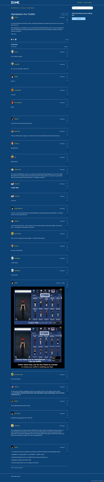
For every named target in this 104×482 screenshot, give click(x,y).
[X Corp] (13, 39)
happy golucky (18, 169)
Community (79, 2)
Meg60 (16, 76)
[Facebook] (11, 39)
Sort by (66, 46)
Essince (16, 17)
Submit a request (88, 2)
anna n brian (17, 413)
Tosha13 (16, 246)
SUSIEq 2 (17, 143)
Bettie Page (17, 131)
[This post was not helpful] (67, 22)
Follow (63, 14)
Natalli (16, 282)
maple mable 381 (18, 208)
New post (79, 18)
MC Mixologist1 (18, 102)
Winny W (17, 386)
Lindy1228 (17, 64)
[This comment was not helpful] (67, 56)
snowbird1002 (18, 90)
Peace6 (16, 401)
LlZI (15, 157)
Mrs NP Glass (18, 233)
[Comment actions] (67, 58)
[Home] (15, 2)
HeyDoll (16, 119)
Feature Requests (30, 7)
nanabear (17, 221)
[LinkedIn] (15, 39)
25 (67, 39)
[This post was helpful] (67, 18)
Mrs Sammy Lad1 (19, 374)
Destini (16, 447)
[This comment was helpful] (67, 51)
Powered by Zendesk (98, 480)
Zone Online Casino (15, 7)
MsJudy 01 (17, 183)
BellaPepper (17, 258)
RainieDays (17, 425)
